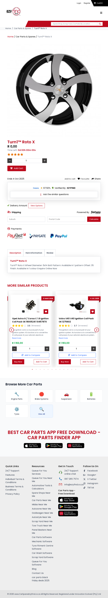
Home (8, 28)
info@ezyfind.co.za (71, 484)
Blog (34, 568)
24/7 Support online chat (71, 472)
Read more (16, 338)
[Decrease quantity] (14, 348)
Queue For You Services (39, 472)
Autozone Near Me (41, 508)
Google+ (91, 474)
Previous (10, 329)
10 (68, 369)
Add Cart (18, 168)
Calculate (93, 219)
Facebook (92, 470)
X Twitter (92, 479)
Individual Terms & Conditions (14, 481)
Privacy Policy (12, 493)
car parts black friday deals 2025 (40, 579)
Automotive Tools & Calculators (42, 487)
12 (75, 369)
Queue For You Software (39, 563)
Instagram (92, 483)
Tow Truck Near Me (42, 525)
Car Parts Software (42, 537)
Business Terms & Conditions (14, 488)
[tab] (15, 252)
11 (71, 369)
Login (79, 3)
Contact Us (38, 573)
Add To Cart (41, 361)
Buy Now (18, 361)
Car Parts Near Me (41, 500)
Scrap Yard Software (42, 557)
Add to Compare (32, 355)
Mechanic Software (42, 541)
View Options (37, 205)
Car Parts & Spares (22, 28)
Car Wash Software (42, 553)
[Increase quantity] (47, 348)
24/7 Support (12, 470)
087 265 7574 (71, 478)
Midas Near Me (39, 504)
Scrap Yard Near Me (42, 521)
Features (10, 474)
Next (95, 329)
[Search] (100, 24)
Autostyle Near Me (41, 517)
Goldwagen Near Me (42, 512)
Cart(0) (100, 3)
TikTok (90, 487)
